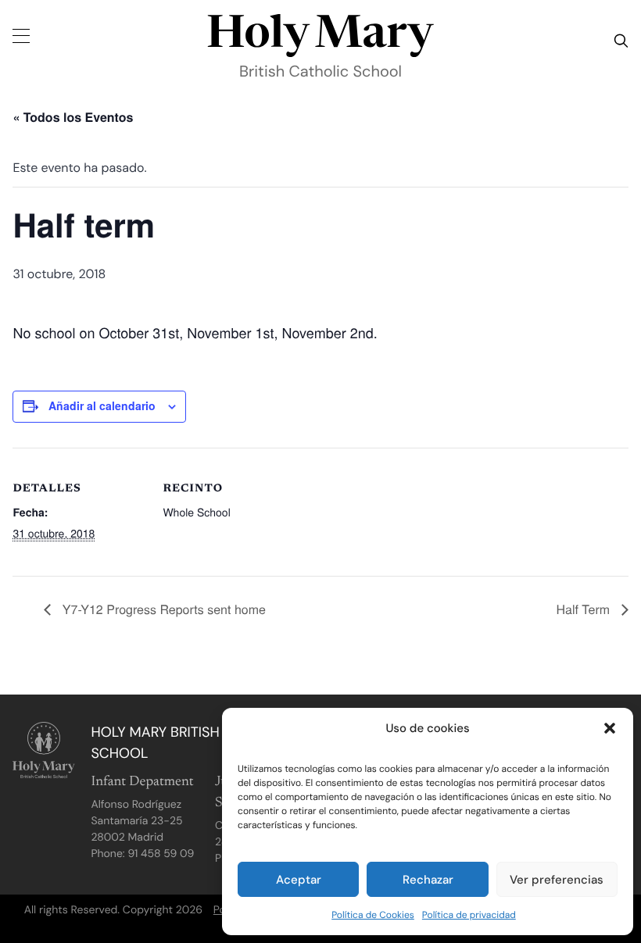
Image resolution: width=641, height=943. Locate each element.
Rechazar (428, 880)
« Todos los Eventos (73, 117)
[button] (610, 728)
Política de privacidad (469, 915)
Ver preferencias (556, 880)
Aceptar (298, 880)
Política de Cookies (372, 915)
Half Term (584, 609)
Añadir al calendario (102, 405)
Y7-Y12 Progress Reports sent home (162, 609)
